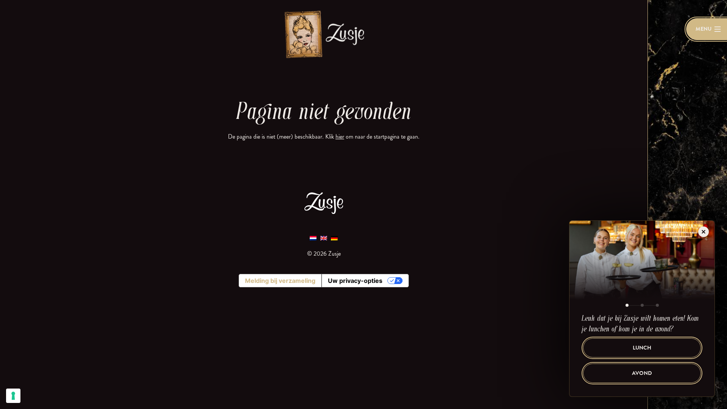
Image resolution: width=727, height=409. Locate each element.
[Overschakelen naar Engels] (323, 238)
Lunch (642, 348)
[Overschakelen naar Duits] (334, 238)
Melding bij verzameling (280, 280)
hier (339, 136)
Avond (642, 373)
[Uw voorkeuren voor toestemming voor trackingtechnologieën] (13, 396)
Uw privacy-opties (355, 280)
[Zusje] (324, 34)
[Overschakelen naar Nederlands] (313, 238)
